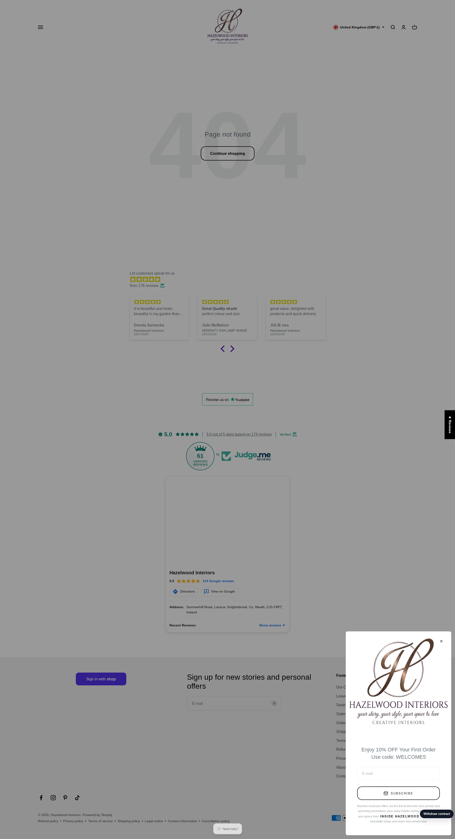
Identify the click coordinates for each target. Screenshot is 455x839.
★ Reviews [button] (450, 424)
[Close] (441, 641)
